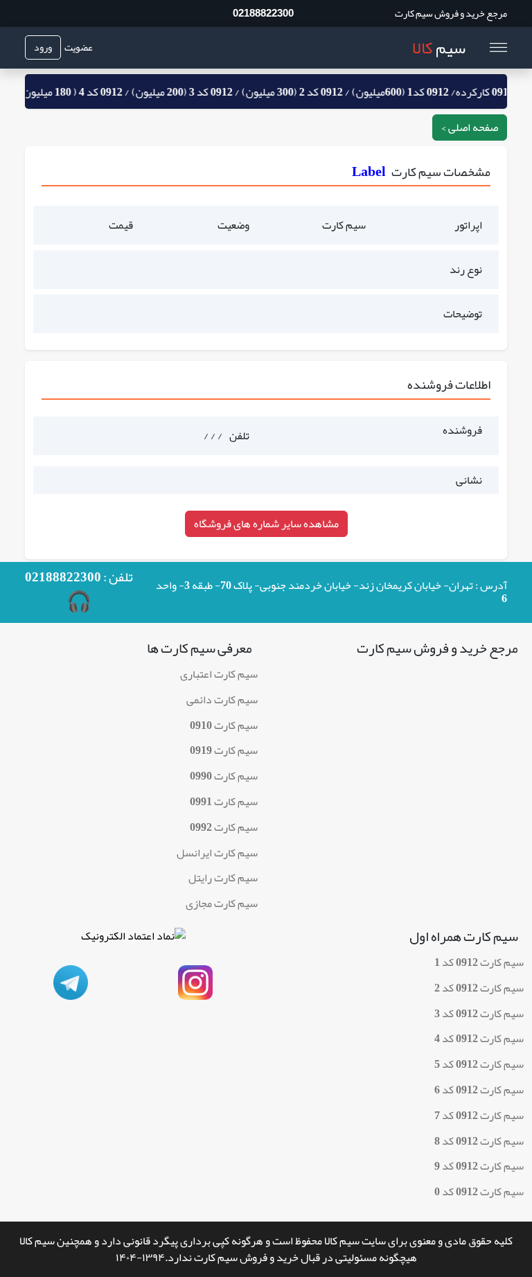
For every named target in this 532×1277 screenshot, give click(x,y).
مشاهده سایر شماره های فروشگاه (266, 524)
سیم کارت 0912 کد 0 (479, 1192)
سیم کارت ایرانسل (217, 853)
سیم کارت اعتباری (219, 674)
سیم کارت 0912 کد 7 (479, 1115)
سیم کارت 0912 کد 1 (479, 962)
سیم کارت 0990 (224, 776)
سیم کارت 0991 (224, 802)
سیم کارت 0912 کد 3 (479, 1014)
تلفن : (79, 592)
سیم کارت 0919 (224, 750)
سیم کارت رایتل (223, 878)
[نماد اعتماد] (133, 940)
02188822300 (263, 13)
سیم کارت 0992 (224, 827)
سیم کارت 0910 (224, 725)
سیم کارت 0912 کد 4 (479, 1039)
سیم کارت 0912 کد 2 (479, 988)
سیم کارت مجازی (222, 903)
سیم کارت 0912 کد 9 (479, 1166)
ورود (43, 47)
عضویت (78, 47)
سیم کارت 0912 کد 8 (479, 1141)
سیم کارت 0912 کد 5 (479, 1064)
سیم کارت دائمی (222, 700)
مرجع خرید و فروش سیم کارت (451, 13)
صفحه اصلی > (469, 127)
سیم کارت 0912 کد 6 (479, 1090)
